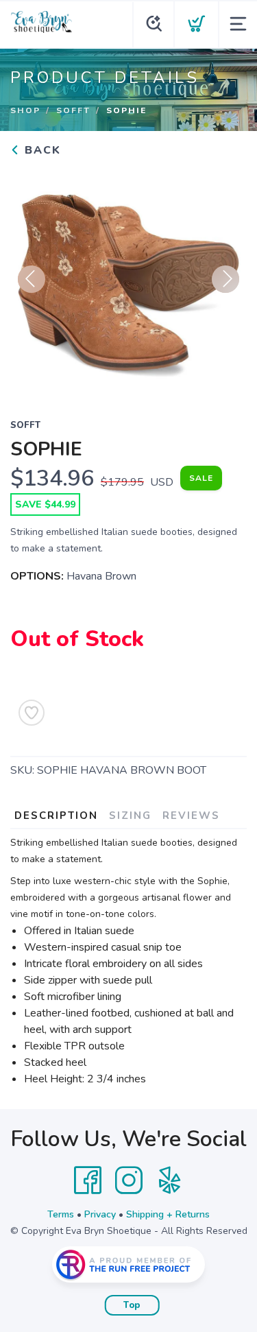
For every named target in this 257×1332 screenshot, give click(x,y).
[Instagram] (128, 1180)
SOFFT (73, 110)
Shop (25, 110)
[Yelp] (170, 1180)
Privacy (100, 1214)
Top (131, 1305)
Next (225, 279)
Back (41, 150)
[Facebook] (87, 1180)
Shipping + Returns (168, 1214)
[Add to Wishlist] (32, 713)
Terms (60, 1214)
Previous (31, 279)
